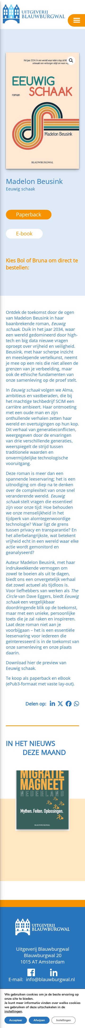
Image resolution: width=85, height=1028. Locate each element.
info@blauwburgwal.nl (50, 979)
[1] (42, 827)
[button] (71, 60)
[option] (24, 234)
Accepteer (15, 1020)
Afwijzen (39, 1020)
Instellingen (63, 1020)
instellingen (13, 1011)
